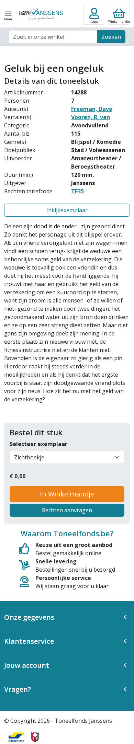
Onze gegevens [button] (29, 617)
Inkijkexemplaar (67, 210)
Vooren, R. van (90, 117)
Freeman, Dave (91, 109)
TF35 (77, 191)
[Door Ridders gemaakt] (35, 737)
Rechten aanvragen (67, 510)
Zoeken (111, 37)
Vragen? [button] (17, 689)
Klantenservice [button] (29, 641)
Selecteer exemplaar (38, 444)
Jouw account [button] (26, 665)
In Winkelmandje (67, 494)
